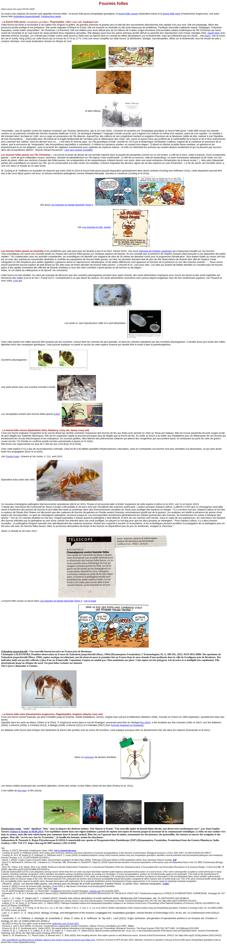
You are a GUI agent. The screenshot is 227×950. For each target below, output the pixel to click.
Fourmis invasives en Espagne (127, 725)
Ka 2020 (145, 722)
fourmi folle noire (171, 13)
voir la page (90, 601)
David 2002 (214, 33)
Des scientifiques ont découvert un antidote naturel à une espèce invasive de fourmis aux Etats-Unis (48, 940)
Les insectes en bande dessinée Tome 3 (61, 601)
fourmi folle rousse (128, 13)
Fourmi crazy (12, 456)
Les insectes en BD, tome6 (96, 227)
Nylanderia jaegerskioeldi (26, 16)
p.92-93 (17, 280)
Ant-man (21, 790)
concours (89, 757)
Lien (57, 414)
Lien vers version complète (79, 150)
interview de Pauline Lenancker (155, 251)
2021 (207, 35)
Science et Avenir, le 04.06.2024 (26, 831)
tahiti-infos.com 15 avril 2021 (65, 923)
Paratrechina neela (51, 16)
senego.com (95, 891)
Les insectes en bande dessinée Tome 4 (72, 205)
